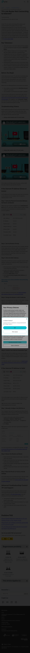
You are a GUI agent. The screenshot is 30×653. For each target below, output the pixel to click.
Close (26, 319)
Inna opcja (15, 331)
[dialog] (15, 326)
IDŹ (15, 328)
